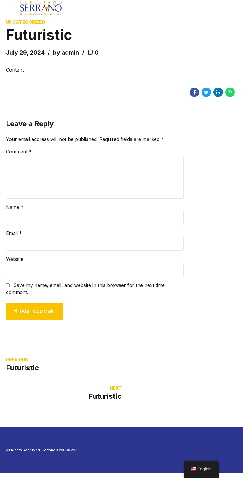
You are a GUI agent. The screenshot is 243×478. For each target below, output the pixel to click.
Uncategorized (25, 22)
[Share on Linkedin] (218, 92)
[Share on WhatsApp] (230, 92)
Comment (19, 152)
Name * (14, 207)
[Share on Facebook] (194, 92)
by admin (66, 52)
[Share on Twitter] (206, 92)
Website (14, 259)
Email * (14, 233)
